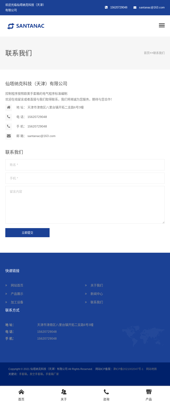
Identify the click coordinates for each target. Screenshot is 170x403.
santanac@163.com (152, 7)
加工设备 (17, 302)
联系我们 (159, 53)
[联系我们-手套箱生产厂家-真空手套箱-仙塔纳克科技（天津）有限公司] (40, 25)
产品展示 (17, 293)
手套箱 (23, 374)
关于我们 (97, 285)
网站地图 (151, 369)
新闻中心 (97, 293)
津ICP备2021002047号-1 (128, 369)
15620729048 (37, 117)
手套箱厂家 (52, 374)
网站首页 (17, 285)
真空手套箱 (36, 374)
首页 (147, 53)
